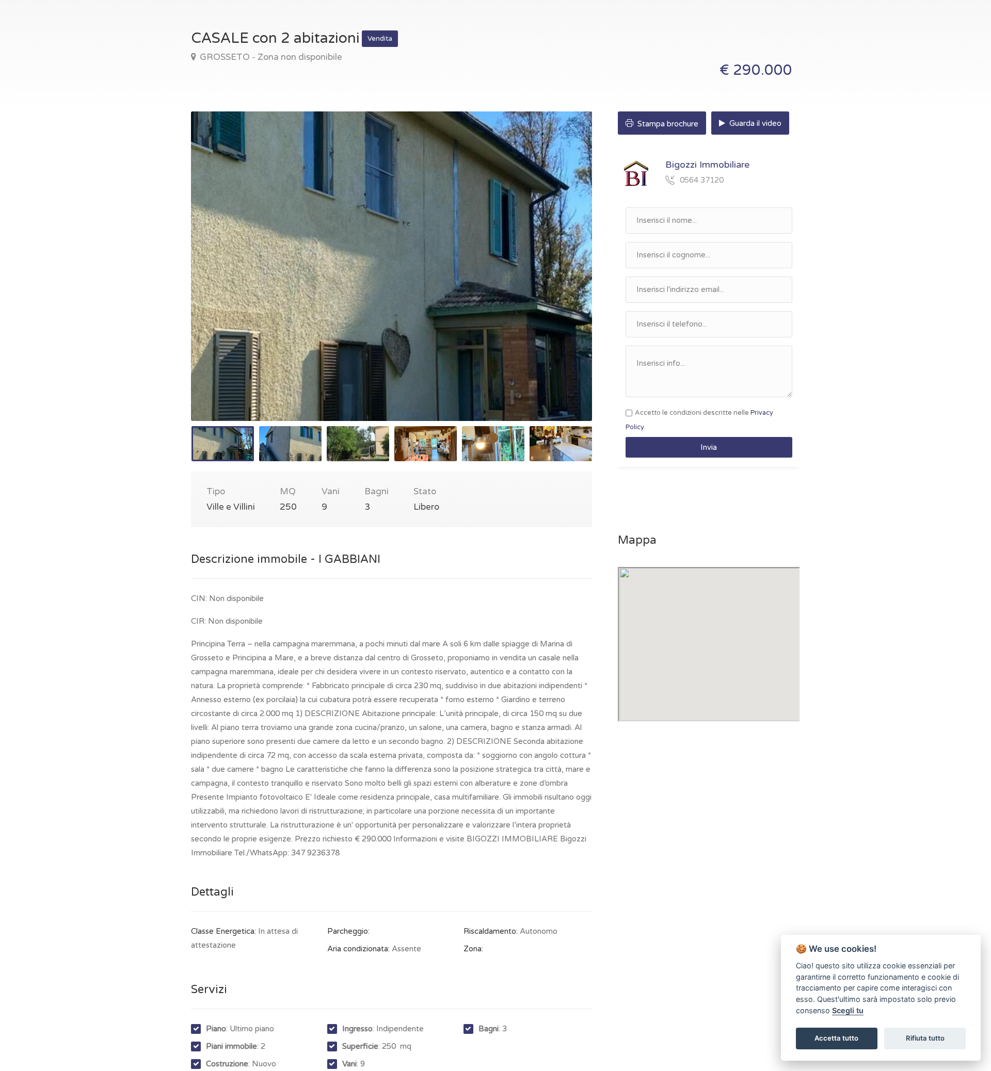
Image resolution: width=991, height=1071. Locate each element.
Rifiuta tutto (925, 1038)
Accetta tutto (836, 1038)
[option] (391, 266)
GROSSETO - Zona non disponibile (270, 57)
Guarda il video (754, 123)
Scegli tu (848, 1010)
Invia (708, 447)
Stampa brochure (666, 123)
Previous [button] (220, 279)
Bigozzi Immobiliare (707, 164)
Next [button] (563, 279)
